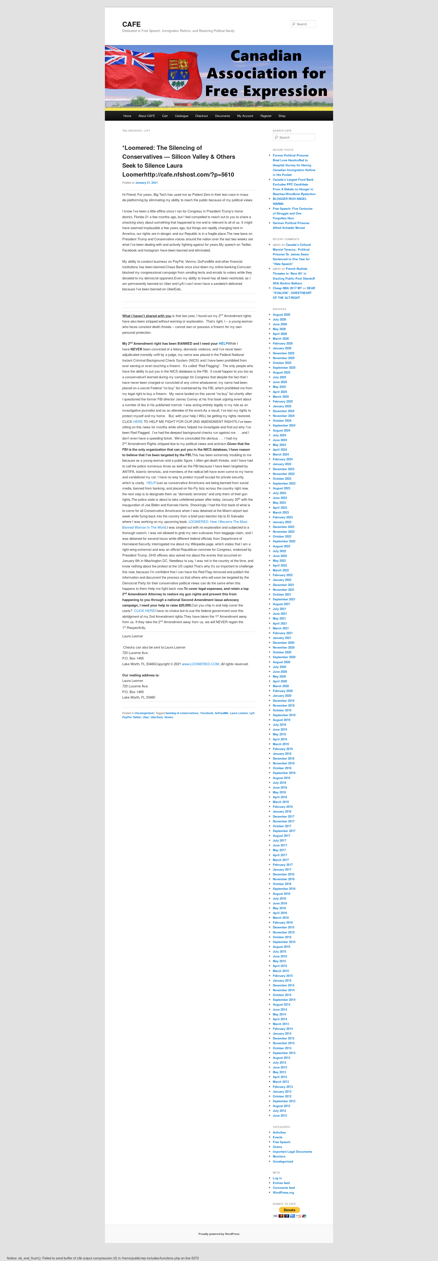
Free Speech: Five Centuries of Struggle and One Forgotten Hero (293, 213)
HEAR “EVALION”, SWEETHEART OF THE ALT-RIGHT (294, 293)
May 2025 (279, 386)
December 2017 (283, 816)
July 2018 (279, 782)
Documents (222, 116)
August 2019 (281, 720)
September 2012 (284, 1101)
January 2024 (282, 464)
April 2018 (280, 797)
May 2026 (279, 329)
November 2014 (284, 990)
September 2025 (284, 367)
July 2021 (279, 609)
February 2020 (283, 691)
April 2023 (280, 507)
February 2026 (283, 343)
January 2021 (282, 638)
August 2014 (281, 1004)
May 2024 (279, 444)
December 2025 (283, 353)
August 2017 (281, 835)
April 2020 (280, 681)
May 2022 (279, 560)
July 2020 (279, 667)
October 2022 (282, 536)
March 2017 (281, 860)
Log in (277, 1178)
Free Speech (281, 1142)
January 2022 (282, 580)
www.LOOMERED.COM (200, 663)
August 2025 (281, 372)
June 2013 (280, 1067)
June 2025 (280, 382)
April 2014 (280, 1019)
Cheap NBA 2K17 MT (287, 288)
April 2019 (280, 739)
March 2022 (281, 570)
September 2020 (284, 657)
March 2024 (281, 454)
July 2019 (279, 724)
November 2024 (284, 415)
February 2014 (283, 1028)
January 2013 (282, 1091)
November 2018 (284, 763)
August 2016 (281, 893)
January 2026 (282, 348)
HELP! (151, 482)
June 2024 (280, 440)
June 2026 (280, 324)
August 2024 (281, 430)
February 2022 (283, 575)
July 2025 (279, 377)
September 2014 (284, 999)
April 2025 (280, 391)
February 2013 (283, 1086)
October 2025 (282, 362)
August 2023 (281, 488)
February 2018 (283, 806)
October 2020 (282, 652)
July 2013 (279, 1062)
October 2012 (282, 1096)
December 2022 (283, 527)
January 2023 (282, 522)
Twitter (137, 717)
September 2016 (284, 888)
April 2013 (280, 1077)
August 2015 (281, 946)
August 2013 (281, 1057)
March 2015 (281, 971)
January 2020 (282, 695)
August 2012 (281, 1106)
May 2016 (279, 908)
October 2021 (282, 594)
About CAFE (146, 116)
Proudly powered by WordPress (219, 1234)
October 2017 (282, 826)
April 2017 (280, 855)
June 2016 (280, 903)
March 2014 (281, 1024)
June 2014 (280, 1009)
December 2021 (283, 585)
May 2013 (279, 1072)
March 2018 (281, 802)
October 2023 (282, 478)
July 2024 (279, 435)
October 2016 (282, 884)
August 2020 (281, 662)
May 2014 (279, 1014)
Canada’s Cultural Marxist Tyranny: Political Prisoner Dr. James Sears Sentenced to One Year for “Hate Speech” (292, 254)
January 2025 (282, 406)
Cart (165, 116)
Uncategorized (144, 713)
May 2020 (279, 676)
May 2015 (279, 961)
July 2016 (279, 898)
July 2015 (279, 951)
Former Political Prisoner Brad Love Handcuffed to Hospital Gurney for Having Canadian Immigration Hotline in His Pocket (294, 165)
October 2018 (282, 768)
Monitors (279, 1156)
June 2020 (280, 671)
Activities (279, 1132)
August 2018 (281, 778)
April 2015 (280, 966)
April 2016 (280, 913)
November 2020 (284, 647)
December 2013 (283, 1038)
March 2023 (281, 512)
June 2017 (280, 845)
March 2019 (281, 744)
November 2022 (284, 531)
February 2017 (283, 864)
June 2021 (280, 613)
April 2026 (280, 333)
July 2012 (279, 1110)
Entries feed (281, 1183)
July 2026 (279, 319)
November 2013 (284, 1043)
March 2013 (281, 1081)
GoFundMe (222, 713)
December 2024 (283, 411)
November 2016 (284, 879)
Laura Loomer (239, 713)
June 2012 (280, 1115)
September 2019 (284, 715)
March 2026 (281, 338)
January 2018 (282, 811)
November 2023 (284, 474)
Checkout (201, 116)
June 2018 (280, 787)
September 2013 (284, 1053)
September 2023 (284, 483)
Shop (282, 116)
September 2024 (284, 425)
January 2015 (282, 980)
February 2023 (283, 517)
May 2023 (279, 502)
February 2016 (283, 922)
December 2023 (283, 469)
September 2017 (284, 831)
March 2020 (281, 686)
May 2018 (279, 792)
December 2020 (283, 642)
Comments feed (284, 1187)
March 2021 (281, 628)
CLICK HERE (144, 610)
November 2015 (284, 932)
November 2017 (284, 821)
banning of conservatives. (182, 713)
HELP (223, 343)
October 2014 (282, 995)
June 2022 (280, 556)
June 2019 (280, 729)
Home (127, 116)
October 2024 (282, 420)
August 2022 (281, 546)
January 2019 (282, 753)
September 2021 (284, 599)
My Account (245, 116)
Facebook (207, 713)
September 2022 (284, 541)
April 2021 (280, 623)
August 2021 (281, 604)
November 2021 (284, 589)
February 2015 (283, 975)
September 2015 (284, 942)
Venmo (168, 717)
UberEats (157, 717)
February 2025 (283, 401)
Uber (146, 717)
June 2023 (280, 497)
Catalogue (181, 116)
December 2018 (283, 758)
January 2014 (282, 1033)
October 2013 (282, 1048)
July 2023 (279, 493)
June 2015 (280, 956)
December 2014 (283, 985)
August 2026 (281, 314)
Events (277, 1137)
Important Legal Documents (292, 1151)
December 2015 (283, 927)
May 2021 (279, 618)
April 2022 (280, 565)
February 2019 (283, 749)
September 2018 (284, 773)
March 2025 (281, 396)
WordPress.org (283, 1192)
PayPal (126, 717)
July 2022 (279, 551)
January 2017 (282, 869)
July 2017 (279, 840)
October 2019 (282, 710)
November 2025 (284, 358)
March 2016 (281, 917)
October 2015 (282, 937)
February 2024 (283, 459)
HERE (138, 421)
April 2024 (280, 449)
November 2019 (284, 705)
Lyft (252, 713)
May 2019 (279, 734)
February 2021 (283, 633)
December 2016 (283, 874)
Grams (277, 1146)
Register (266, 116)
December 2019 (283, 700)
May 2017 (279, 850)
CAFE (131, 24)
